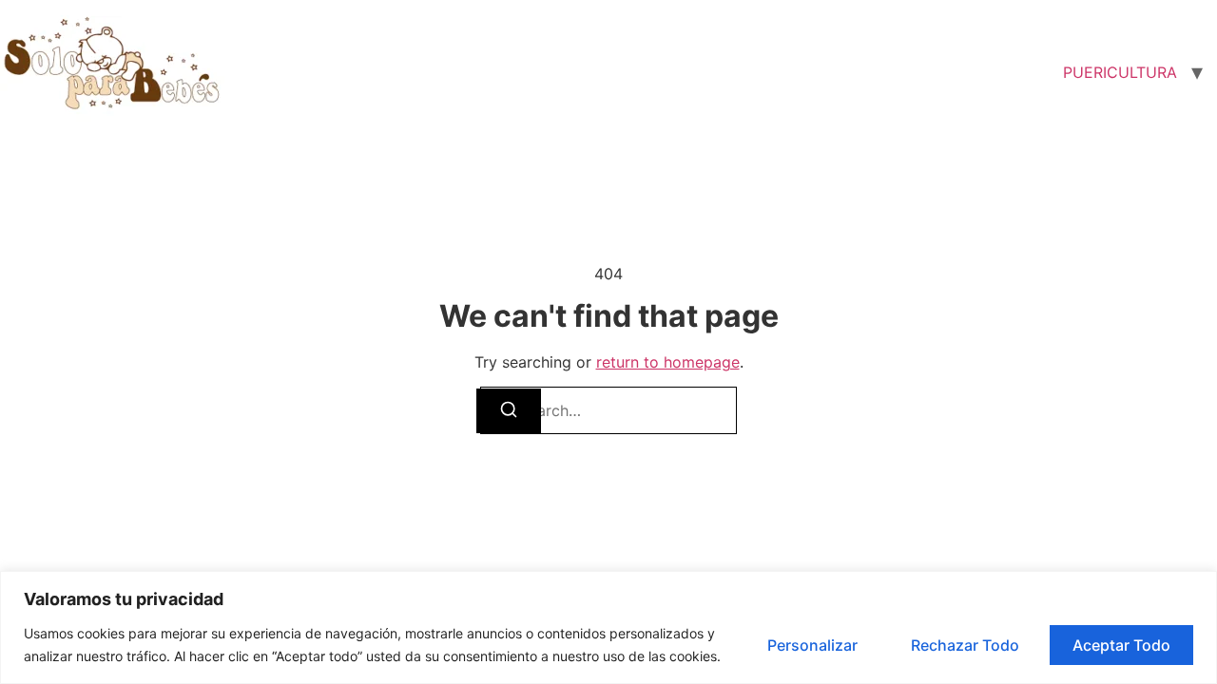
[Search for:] (608, 410)
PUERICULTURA (1120, 72)
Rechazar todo (965, 645)
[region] (608, 627)
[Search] (508, 411)
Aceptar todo (1121, 645)
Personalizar (812, 645)
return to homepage (668, 361)
